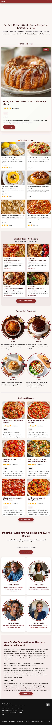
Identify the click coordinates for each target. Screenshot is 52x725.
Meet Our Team (26, 552)
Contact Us (4, 721)
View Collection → (8, 268)
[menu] (49, 1)
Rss (49, 721)
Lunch (30, 429)
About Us (27, 721)
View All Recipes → (26, 519)
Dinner (5, 429)
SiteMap (43, 721)
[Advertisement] (26, 13)
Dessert (5, 113)
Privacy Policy (12, 721)
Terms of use (20, 721)
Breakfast (9, 680)
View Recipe (9, 127)
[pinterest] (48, 704)
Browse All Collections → (26, 300)
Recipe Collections (35, 721)
